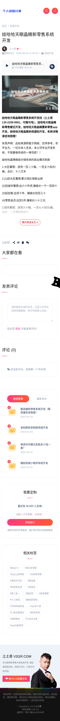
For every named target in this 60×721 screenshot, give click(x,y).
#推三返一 (15, 593)
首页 (4, 26)
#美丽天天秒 (16, 580)
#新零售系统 (16, 587)
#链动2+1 (14, 568)
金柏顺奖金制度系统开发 (34, 427)
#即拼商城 (35, 612)
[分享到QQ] (23, 242)
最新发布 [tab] (42, 398)
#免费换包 (15, 619)
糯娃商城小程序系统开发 (34, 463)
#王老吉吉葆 (32, 619)
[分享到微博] (18, 242)
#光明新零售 (36, 574)
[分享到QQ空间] (14, 242)
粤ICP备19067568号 (34, 712)
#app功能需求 (16, 625)
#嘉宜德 (29, 593)
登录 (17, 328)
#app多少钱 (35, 606)
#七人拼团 (15, 599)
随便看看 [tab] (18, 398)
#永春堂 (31, 587)
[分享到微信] (27, 242)
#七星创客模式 (17, 612)
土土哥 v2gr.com (16, 656)
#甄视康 (31, 580)
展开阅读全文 (29, 222)
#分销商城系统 (17, 606)
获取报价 (30, 522)
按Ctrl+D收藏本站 (17, 678)
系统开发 (14, 26)
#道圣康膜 (44, 593)
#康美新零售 (32, 599)
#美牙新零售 (31, 568)
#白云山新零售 (17, 574)
